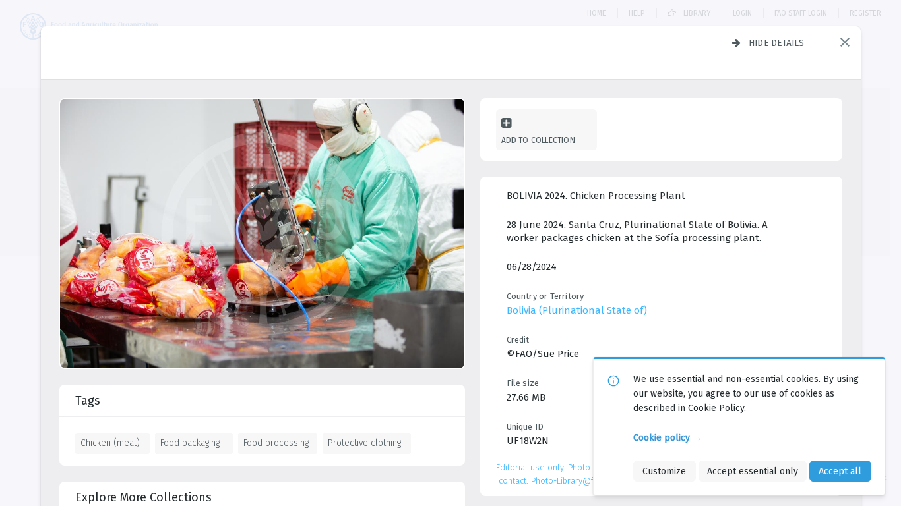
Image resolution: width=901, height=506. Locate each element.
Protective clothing (364, 443)
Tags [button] (87, 400)
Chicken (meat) (110, 443)
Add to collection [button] (538, 140)
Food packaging (190, 443)
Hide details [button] (777, 43)
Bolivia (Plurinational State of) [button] (577, 310)
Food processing (276, 443)
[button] (845, 42)
